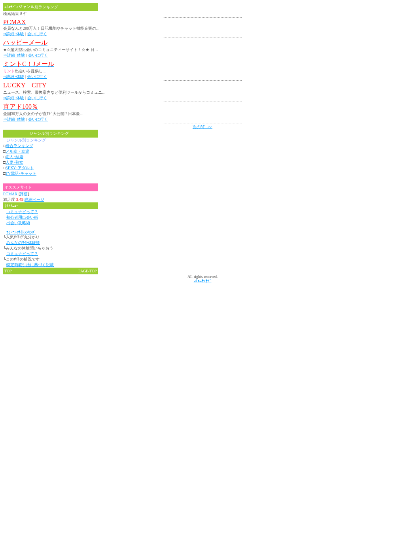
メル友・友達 (17, 151)
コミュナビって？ (22, 212)
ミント (9, 71)
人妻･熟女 (14, 162)
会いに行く (37, 34)
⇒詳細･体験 (13, 34)
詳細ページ (34, 199)
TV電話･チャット (21, 173)
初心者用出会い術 (22, 217)
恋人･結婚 (14, 157)
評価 (24, 194)
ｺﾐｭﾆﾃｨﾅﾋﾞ (203, 281)
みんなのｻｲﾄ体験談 (23, 242)
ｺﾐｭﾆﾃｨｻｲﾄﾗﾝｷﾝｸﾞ (21, 232)
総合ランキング (19, 145)
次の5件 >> (202, 127)
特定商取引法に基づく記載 (30, 264)
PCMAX (10, 194)
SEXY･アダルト (20, 168)
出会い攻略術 (18, 223)
